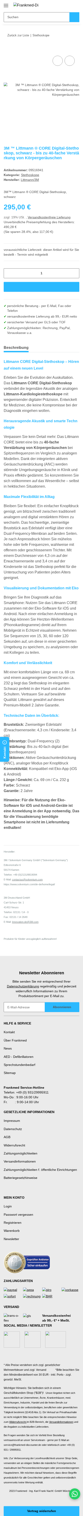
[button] (61, 5)
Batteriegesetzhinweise (20, 1178)
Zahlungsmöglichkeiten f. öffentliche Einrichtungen (40, 1170)
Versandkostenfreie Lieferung (49, 217)
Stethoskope (30, 175)
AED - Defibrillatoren (18, 1057)
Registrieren (12, 1222)
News (8, 1048)
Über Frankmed (15, 1040)
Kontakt (9, 1032)
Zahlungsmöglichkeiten (20, 1153)
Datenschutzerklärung (23, 986)
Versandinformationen (20, 1161)
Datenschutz (13, 1129)
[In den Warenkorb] (7, 49)
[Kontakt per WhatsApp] (74, 1493)
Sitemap (10, 1073)
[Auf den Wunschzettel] (70, 61)
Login (8, 1206)
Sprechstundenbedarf (19, 1065)
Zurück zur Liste (18, 35)
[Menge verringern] (9, 273)
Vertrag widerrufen (41, 1511)
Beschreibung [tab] (16, 348)
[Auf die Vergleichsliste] (58, 61)
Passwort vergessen (18, 1214)
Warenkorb (12, 1230)
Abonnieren (62, 1007)
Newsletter (11, 1239)
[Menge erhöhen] (74, 273)
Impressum (12, 1121)
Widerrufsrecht (14, 1145)
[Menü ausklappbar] (6, 4)
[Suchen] (74, 17)
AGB (7, 1137)
